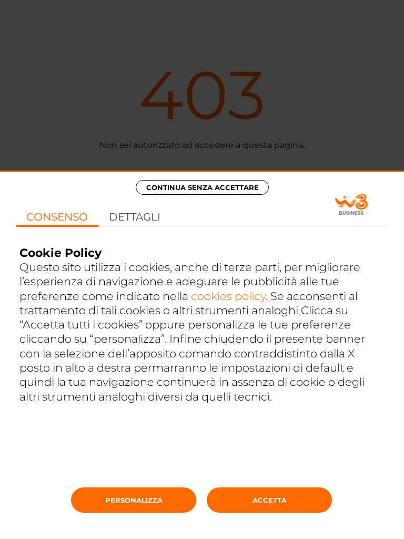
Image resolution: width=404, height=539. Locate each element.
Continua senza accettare (202, 187)
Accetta (269, 500)
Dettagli (134, 217)
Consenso (57, 217)
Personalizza (134, 500)
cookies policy (228, 296)
